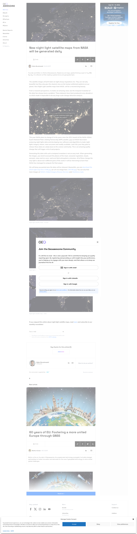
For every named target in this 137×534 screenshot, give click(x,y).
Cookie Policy (6, 530)
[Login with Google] (69, 284)
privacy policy (43, 291)
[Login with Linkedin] (69, 278)
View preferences (122, 524)
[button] (133, 519)
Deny (98, 524)
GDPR (12, 530)
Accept (74, 524)
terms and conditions (61, 290)
